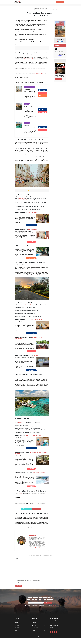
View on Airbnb (32, 241)
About (49, 1)
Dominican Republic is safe (28, 58)
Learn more (30, 190)
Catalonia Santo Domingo (36, 319)
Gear (39, 1)
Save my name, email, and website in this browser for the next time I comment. (28, 580)
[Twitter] (61, 41)
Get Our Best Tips (48, 602)
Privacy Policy (54, 605)
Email (42, 571)
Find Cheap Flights (35, 627)
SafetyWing (17, 494)
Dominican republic (36, 9)
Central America (29, 9)
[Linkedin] (59, 41)
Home (25, 9)
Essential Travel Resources (54, 625)
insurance (21, 493)
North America (17, 625)
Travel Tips (35, 1)
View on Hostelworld (32, 258)
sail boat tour (20, 422)
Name (16, 571)
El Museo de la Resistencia (27, 199)
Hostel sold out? (60, 1)
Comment (17, 558)
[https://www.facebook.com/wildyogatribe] (30, 535)
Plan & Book (44, 1)
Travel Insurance (34, 620)
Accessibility (56, 636)
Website (16, 576)
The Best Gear (34, 622)
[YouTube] (54, 632)
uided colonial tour (22, 198)
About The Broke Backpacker (54, 618)
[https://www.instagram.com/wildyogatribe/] (34, 535)
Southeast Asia (17, 622)
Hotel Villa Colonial (32, 212)
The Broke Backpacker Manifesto (55, 620)
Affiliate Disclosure (51, 636)
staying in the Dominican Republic (38, 73)
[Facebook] (62, 41)
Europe (16, 620)
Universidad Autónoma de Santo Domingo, (29, 304)
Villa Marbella (36, 355)
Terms (44, 636)
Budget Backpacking (35, 628)
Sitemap (42, 636)
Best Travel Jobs (34, 632)
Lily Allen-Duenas (37, 8)
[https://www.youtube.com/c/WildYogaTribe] (36, 535)
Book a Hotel (34, 625)
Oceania (16, 630)
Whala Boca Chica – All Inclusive (33, 435)
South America (17, 627)
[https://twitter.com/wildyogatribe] (32, 535)
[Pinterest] (57, 41)
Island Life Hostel (32, 245)
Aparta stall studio (32, 229)
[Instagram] (52, 632)
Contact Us (51, 627)
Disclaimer (46, 636)
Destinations (29, 1)
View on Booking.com (32, 225)
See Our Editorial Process (32, 527)
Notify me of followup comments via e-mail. (23, 582)
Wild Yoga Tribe (37, 547)
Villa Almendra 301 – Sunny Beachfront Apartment (31, 453)
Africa (15, 632)
